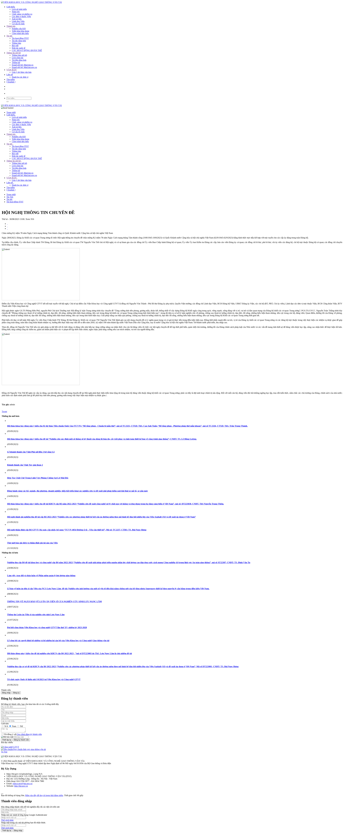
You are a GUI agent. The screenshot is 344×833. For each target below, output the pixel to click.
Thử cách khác (7, 820)
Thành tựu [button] (11, 134)
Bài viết (15, 45)
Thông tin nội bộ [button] (13, 161)
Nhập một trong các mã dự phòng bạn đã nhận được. (23, 822)
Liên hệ (9, 74)
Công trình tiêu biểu (20, 33)
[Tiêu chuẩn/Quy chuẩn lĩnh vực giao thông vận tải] (23, 749)
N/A (6, 726)
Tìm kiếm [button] (10, 187)
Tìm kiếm (10, 79)
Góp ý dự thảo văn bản (21, 72)
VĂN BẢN (11, 70)
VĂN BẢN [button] (11, 178)
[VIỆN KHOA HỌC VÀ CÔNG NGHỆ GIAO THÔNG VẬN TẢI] (31, 2)
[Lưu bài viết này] (7, 228)
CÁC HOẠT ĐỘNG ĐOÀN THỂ (27, 50)
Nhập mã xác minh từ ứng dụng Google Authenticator (24, 815)
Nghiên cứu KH (19, 28)
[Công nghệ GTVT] (10, 747)
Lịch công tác (17, 58)
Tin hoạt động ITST (20, 38)
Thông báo (16, 43)
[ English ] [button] (10, 190)
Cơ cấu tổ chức (18, 24)
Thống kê (16, 62)
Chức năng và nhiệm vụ (22, 14)
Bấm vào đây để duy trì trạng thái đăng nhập (44, 795)
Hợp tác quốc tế (18, 48)
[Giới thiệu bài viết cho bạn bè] (7, 224)
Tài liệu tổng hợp (19, 60)
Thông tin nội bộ (13, 53)
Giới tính (5, 723)
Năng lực (16, 11)
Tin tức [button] (9, 144)
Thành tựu (10, 26)
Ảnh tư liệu (17, 19)
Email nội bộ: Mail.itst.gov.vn (24, 67)
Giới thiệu (10, 7)
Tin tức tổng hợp (19, 41)
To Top (4, 752)
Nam (14, 726)
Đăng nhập (6, 693)
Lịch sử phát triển (19, 9)
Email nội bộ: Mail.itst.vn (22, 65)
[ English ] (10, 82)
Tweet (4, 411)
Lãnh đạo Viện (18, 21)
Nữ (21, 726)
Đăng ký (16, 693)
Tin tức (9, 36)
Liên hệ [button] (9, 183)
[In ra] (7, 226)
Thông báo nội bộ (19, 55)
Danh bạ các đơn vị (20, 77)
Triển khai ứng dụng (20, 31)
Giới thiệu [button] (10, 115)
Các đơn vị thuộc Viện (21, 16)
